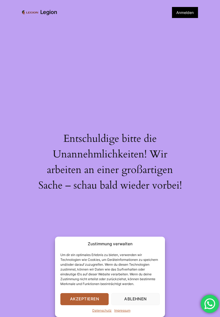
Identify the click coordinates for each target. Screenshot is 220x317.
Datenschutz (102, 310)
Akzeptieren (84, 298)
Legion (48, 12)
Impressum (122, 310)
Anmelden (185, 12)
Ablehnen (135, 298)
